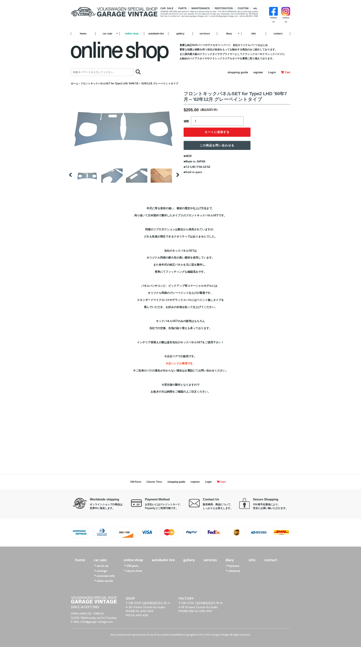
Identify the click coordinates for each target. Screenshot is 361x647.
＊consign (100, 571)
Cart (287, 72)
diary (229, 33)
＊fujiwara (232, 566)
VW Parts (135, 481)
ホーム (74, 83)
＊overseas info (104, 576)
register (258, 72)
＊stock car (101, 566)
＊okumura (232, 571)
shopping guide (238, 72)
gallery (180, 33)
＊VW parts (131, 566)
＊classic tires (132, 571)
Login (272, 72)
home (83, 33)
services (205, 33)
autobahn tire (156, 33)
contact (277, 33)
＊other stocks (103, 581)
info (253, 33)
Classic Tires (154, 481)
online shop (132, 33)
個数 (186, 121)
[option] (87, 175)
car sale (107, 33)
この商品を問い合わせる (217, 145)
